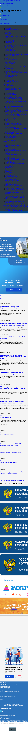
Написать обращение (8, 703)
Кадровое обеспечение (6, 2)
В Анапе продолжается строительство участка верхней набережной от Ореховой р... (13, 388)
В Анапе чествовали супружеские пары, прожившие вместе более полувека (12, 402)
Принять (12, 729)
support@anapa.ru (12, 715)
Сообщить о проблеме (14, 289)
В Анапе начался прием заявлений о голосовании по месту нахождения (11, 373)
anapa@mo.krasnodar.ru (5, 23)
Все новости (3, 299)
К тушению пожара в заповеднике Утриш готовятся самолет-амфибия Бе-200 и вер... (13, 461)
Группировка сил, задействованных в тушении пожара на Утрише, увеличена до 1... (14, 433)
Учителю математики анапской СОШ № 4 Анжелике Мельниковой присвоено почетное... (13, 444)
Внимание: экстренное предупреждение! (10, 452)
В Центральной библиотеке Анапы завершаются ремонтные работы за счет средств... (13, 356)
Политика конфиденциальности (11, 704)
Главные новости (7, 296)
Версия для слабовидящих (6, 3)
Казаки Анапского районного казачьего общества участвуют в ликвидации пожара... (12, 472)
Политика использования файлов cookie (13, 705)
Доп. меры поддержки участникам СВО (10, 0)
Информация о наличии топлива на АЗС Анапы (12, 480)
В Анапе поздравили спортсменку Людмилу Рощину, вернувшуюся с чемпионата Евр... (13, 324)
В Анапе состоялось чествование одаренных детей (10, 416)
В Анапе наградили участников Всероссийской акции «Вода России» (11, 307)
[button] (23, 364)
